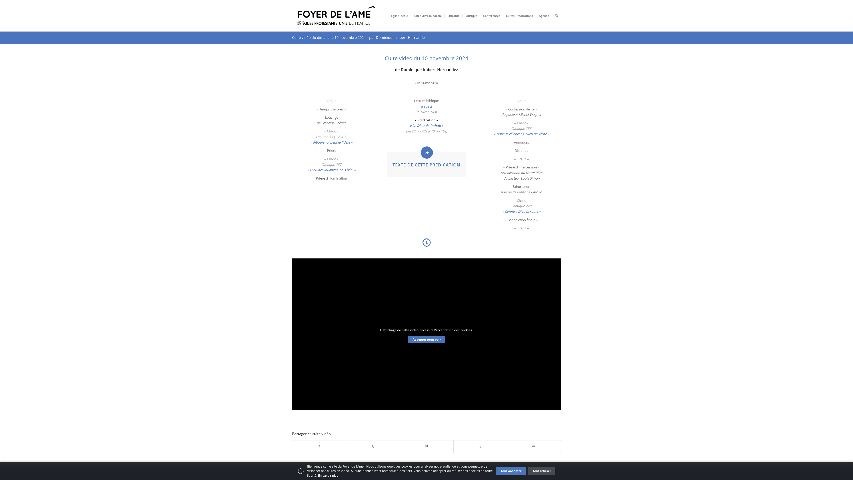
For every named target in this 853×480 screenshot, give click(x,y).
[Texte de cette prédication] (427, 152)
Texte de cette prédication (426, 165)
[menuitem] (399, 15)
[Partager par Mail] (534, 446)
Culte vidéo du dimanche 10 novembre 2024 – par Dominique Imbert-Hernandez (359, 37)
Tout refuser (541, 471)
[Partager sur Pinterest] (426, 446)
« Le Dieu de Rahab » (426, 125)
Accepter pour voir (427, 339)
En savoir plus (328, 475)
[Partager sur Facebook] (319, 446)
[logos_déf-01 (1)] (336, 15)
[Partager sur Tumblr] (480, 446)
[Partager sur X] (373, 446)
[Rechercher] (556, 15)
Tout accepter (510, 471)
